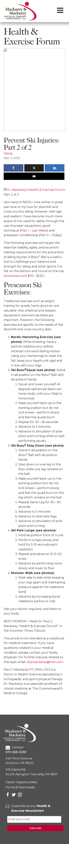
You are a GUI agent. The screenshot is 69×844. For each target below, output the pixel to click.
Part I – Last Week (34, 230)
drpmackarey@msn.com (45, 662)
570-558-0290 (16, 752)
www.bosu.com (16, 276)
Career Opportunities (21, 782)
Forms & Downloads (20, 787)
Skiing (8, 153)
